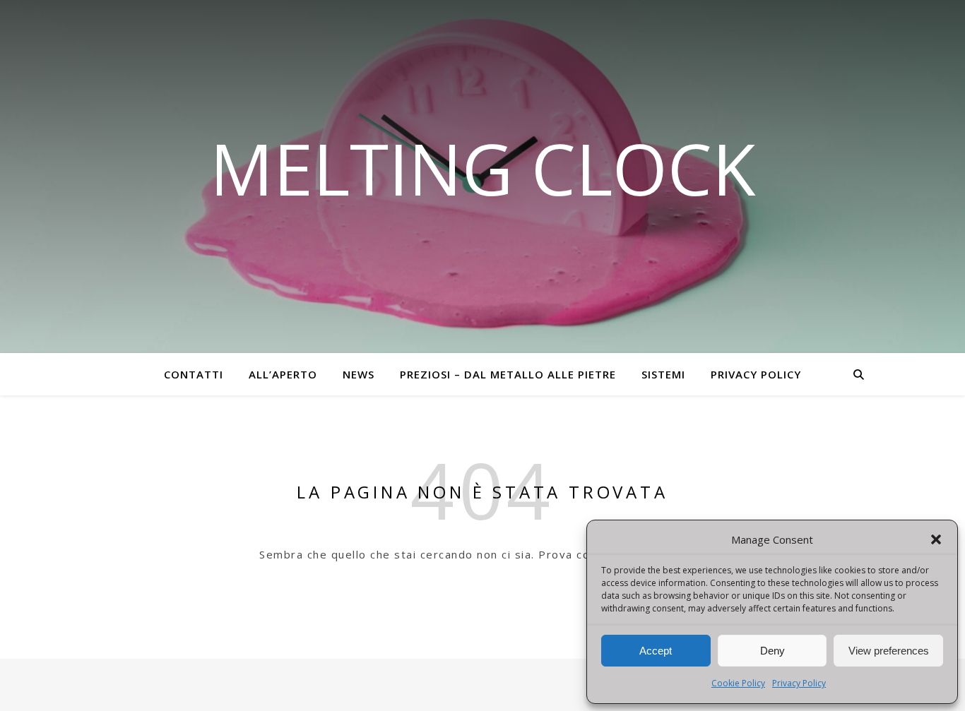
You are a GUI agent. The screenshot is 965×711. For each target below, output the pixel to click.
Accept (655, 651)
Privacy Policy (799, 683)
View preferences (888, 651)
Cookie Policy (738, 683)
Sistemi (663, 374)
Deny (772, 651)
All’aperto (283, 374)
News (358, 374)
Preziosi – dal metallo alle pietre (508, 374)
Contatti (193, 374)
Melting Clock (483, 168)
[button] (936, 539)
